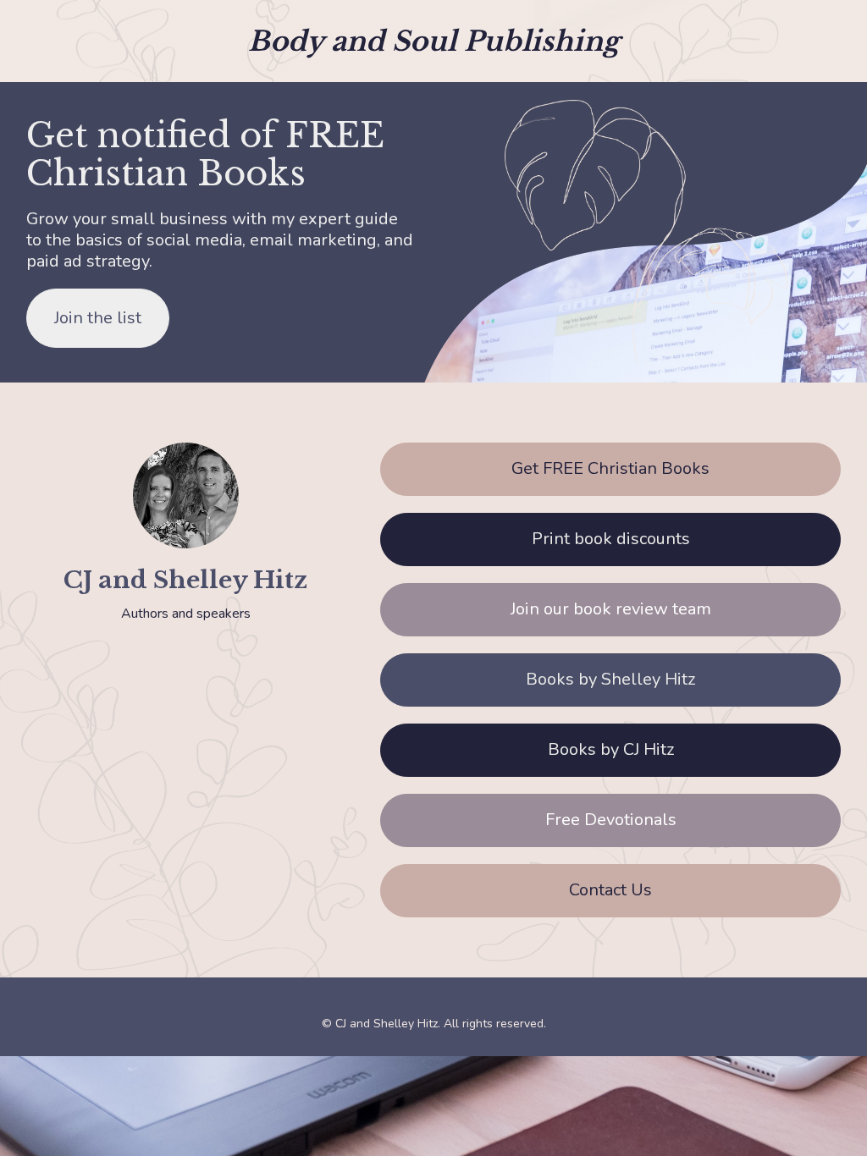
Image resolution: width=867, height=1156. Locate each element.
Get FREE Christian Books (610, 468)
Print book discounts (611, 538)
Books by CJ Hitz (611, 749)
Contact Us (610, 889)
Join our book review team (611, 608)
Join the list (97, 317)
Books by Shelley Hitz (610, 679)
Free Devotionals (610, 819)
